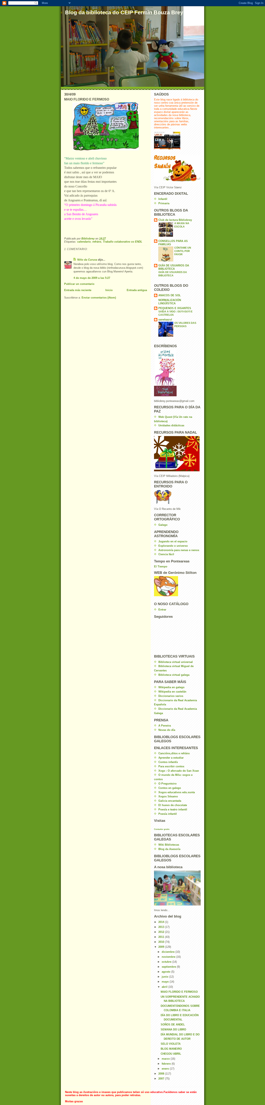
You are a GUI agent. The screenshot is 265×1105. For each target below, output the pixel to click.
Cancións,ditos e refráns (174, 753)
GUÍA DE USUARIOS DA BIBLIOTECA (173, 267)
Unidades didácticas (171, 425)
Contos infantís (168, 762)
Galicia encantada (169, 800)
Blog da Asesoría (169, 849)
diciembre (168, 951)
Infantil (162, 199)
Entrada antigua (137, 290)
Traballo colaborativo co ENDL (122, 241)
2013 (161, 926)
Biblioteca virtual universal (175, 662)
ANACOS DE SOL (169, 295)
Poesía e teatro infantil (172, 809)
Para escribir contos (171, 766)
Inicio (109, 290)
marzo (166, 1058)
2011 (161, 936)
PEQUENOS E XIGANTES (174, 308)
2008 (161, 1073)
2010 (161, 941)
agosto (166, 971)
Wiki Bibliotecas (168, 844)
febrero (167, 1063)
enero (166, 1068)
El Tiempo (160, 566)
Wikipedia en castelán (172, 691)
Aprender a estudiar (171, 757)
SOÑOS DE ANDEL (173, 1024)
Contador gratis (162, 829)
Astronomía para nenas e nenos (178, 550)
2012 (161, 931)
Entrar (162, 609)
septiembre (169, 966)
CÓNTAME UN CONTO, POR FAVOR (182, 251)
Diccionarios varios (170, 696)
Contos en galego (169, 787)
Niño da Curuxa (87, 259)
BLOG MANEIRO (171, 1048)
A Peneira (164, 725)
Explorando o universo (173, 545)
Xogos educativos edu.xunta (176, 792)
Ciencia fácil (166, 554)
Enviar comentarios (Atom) (99, 297)
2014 (161, 922)
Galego (162, 524)
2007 (161, 1078)
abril (165, 986)
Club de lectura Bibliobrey (175, 219)
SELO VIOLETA (171, 1043)
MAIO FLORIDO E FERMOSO (179, 991)
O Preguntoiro (167, 783)
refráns (96, 241)
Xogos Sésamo (168, 796)
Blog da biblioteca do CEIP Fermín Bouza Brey (124, 12)
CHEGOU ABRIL (171, 1053)
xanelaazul (165, 319)
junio (165, 976)
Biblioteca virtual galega (173, 674)
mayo (166, 981)
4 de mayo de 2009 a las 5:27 (91, 277)
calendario (84, 241)
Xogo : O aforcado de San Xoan (178, 770)
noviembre (169, 956)
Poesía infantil (167, 813)
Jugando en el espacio (172, 541)
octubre (167, 961)
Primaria (163, 203)
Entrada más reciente (77, 290)
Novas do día (166, 729)
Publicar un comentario (79, 283)
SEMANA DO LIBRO (173, 1029)
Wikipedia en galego (171, 687)
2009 (161, 946)
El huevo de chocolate (172, 805)
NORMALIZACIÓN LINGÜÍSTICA (169, 302)
